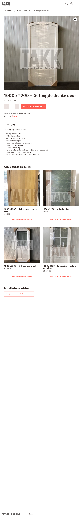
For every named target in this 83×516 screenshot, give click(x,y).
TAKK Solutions (7, 4)
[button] (75, 19)
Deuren (18, 11)
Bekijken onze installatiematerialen (19, 294)
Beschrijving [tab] (10, 125)
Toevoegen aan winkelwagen (34, 106)
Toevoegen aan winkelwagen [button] (22, 219)
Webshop (10, 11)
